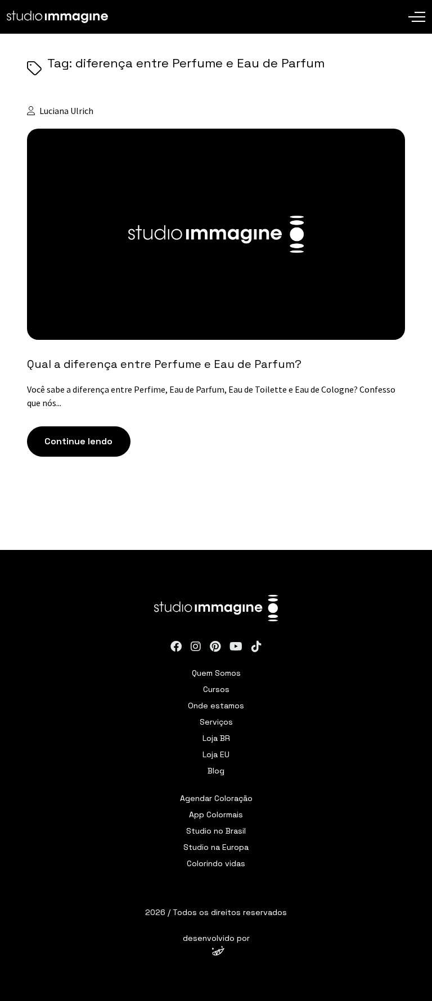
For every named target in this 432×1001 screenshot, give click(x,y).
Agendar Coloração (216, 798)
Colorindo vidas (216, 863)
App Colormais (216, 814)
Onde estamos (216, 705)
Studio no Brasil (216, 831)
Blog (216, 771)
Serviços (216, 722)
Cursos (216, 689)
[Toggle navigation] (416, 8)
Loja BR (216, 738)
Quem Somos (216, 673)
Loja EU (216, 754)
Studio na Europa (216, 847)
